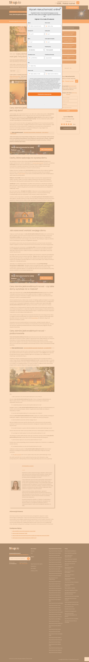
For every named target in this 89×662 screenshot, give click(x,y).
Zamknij (60, 8)
